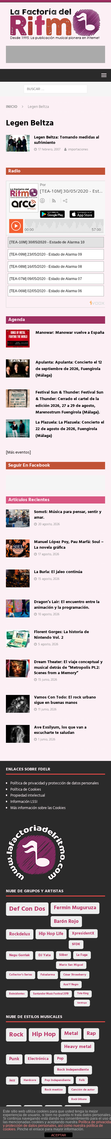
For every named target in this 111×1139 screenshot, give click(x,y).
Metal (71, 1033)
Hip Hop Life (51, 934)
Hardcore (30, 1080)
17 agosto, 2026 (48, 554)
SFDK (76, 944)
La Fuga (82, 955)
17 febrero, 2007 (49, 149)
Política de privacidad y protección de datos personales (54, 783)
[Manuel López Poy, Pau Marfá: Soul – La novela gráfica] (18, 548)
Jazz (12, 1080)
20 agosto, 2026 (49, 524)
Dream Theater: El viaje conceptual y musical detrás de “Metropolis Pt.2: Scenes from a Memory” (68, 667)
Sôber (63, 955)
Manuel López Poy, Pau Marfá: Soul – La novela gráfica (69, 545)
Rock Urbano (79, 1099)
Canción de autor (83, 1090)
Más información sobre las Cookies (37, 808)
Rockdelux (19, 934)
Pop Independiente (57, 1080)
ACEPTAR (58, 1135)
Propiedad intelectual (27, 795)
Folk (82, 1080)
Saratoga (82, 1003)
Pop (60, 1059)
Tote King (83, 994)
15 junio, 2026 (47, 679)
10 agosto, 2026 (48, 614)
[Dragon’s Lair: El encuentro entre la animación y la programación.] (18, 608)
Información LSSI (23, 802)
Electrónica (38, 1059)
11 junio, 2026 (47, 709)
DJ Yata (44, 955)
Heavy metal (77, 1047)
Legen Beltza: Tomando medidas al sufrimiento (66, 140)
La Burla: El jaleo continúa (58, 572)
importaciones (78, 149)
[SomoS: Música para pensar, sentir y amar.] (18, 518)
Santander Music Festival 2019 (51, 994)
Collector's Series (20, 974)
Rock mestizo (54, 1090)
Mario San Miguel (71, 964)
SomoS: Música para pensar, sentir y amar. (67, 515)
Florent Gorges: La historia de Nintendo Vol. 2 (61, 635)
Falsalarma (48, 974)
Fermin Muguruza (75, 908)
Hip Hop (44, 1034)
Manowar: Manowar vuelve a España (70, 332)
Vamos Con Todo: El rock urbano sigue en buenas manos (65, 700)
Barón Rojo (66, 922)
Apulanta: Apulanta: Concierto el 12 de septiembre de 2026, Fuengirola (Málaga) (69, 369)
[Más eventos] (18, 452)
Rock (16, 1035)
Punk (14, 1059)
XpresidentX (83, 934)
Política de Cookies (25, 789)
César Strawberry (74, 975)
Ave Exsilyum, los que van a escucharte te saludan (60, 730)
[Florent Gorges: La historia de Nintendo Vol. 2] (18, 638)
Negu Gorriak (19, 955)
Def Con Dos (27, 909)
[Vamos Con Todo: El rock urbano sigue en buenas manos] (18, 704)
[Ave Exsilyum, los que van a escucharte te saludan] (18, 734)
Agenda (16, 320)
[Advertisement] (58, 53)
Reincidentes (17, 994)
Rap (91, 1033)
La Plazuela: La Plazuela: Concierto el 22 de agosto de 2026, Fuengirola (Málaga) (70, 429)
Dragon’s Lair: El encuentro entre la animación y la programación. (66, 605)
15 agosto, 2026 (48, 579)
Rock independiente (73, 1070)
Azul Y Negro (70, 984)
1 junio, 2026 (46, 739)
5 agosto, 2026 (48, 644)
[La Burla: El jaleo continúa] (18, 578)
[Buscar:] (55, 89)
